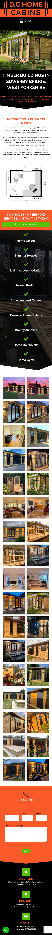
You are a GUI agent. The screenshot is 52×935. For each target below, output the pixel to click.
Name (8, 813)
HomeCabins (30, 926)
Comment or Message (15, 825)
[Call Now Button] (5, 930)
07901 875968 (30, 904)
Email (24, 813)
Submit (26, 851)
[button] (26, 224)
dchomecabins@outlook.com (27, 907)
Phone (39, 813)
